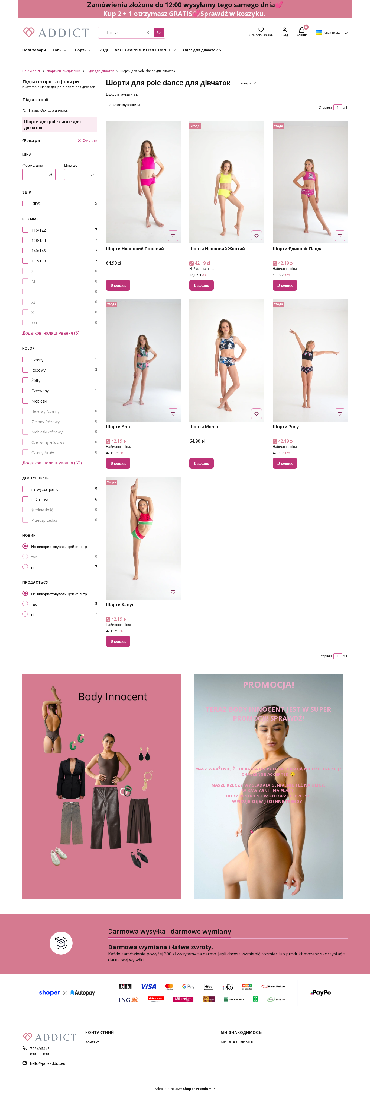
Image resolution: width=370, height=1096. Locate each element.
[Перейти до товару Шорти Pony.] (310, 360)
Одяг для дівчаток (100, 71)
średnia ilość (42, 509)
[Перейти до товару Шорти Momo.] (226, 360)
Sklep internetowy (183, 1089)
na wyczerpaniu (45, 489)
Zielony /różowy (45, 421)
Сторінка (325, 107)
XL (33, 312)
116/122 (38, 230)
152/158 (38, 261)
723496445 (40, 1048)
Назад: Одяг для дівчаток (48, 110)
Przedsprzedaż (44, 520)
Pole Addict (31, 71)
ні (32, 567)
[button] (159, 32)
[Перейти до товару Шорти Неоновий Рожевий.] (143, 182)
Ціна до (70, 165)
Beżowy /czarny (45, 411)
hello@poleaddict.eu (47, 1063)
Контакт (92, 1041)
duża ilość (40, 499)
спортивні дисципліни (63, 71)
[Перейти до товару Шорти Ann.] (143, 360)
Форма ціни (32, 165)
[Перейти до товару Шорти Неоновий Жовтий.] (226, 182)
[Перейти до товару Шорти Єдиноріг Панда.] (310, 182)
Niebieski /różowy (47, 432)
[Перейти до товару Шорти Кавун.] (143, 538)
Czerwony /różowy (47, 442)
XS (33, 302)
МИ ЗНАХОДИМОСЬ (239, 1041)
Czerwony (40, 390)
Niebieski (39, 401)
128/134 (38, 240)
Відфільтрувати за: (122, 94)
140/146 (38, 250)
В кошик (118, 285)
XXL (34, 322)
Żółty (35, 380)
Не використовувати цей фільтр (59, 546)
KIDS (35, 203)
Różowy (38, 370)
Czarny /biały (42, 452)
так (34, 556)
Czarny (37, 359)
